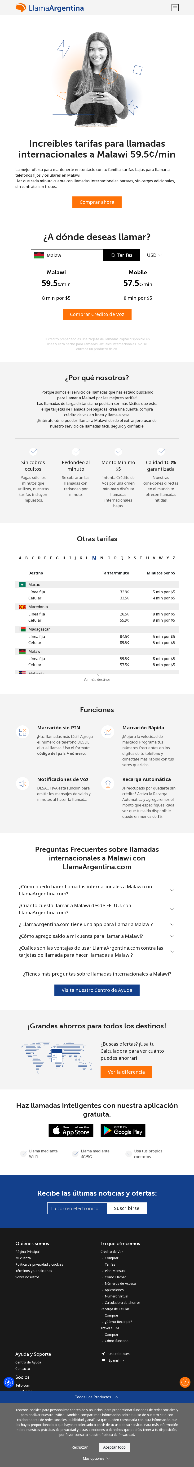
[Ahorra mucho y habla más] (56, 1057)
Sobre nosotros (27, 1277)
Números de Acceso (120, 1283)
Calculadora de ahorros (123, 1302)
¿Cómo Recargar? (118, 1321)
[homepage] (92, 7)
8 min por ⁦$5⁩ (164, 620)
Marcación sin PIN (58, 727)
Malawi (35, 651)
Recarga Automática (146, 779)
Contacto (22, 1368)
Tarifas (110, 1264)
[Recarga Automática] (108, 783)
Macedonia (38, 606)
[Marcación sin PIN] (22, 731)
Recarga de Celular (115, 1309)
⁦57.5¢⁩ (124, 664)
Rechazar (79, 1447)
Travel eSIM (110, 1328)
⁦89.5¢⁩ (124, 642)
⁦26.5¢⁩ (124, 614)
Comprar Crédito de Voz (97, 314)
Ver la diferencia (126, 1072)
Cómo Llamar (115, 1277)
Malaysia (36, 673)
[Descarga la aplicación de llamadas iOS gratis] (70, 1130)
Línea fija (36, 591)
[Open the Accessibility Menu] (9, 1382)
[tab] (19, 557)
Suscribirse (126, 1208)
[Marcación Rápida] (108, 731)
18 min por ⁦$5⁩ (163, 614)
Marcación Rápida (143, 727)
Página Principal (27, 1251)
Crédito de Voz (112, 1251)
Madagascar (39, 629)
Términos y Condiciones (33, 1270)
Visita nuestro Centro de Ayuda (97, 990)
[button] (175, 7)
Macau (34, 584)
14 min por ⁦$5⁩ (163, 598)
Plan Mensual (115, 1270)
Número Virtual (116, 1296)
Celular (34, 598)
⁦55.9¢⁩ (124, 620)
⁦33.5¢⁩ (124, 598)
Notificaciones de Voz (62, 779)
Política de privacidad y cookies (39, 1264)
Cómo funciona (116, 1340)
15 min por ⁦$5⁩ (163, 591)
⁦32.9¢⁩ (124, 591)
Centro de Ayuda (28, 1362)
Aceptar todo (114, 1447)
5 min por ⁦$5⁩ (164, 636)
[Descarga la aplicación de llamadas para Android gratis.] (123, 1130)
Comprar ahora (97, 202)
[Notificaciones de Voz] (22, 783)
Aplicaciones (114, 1290)
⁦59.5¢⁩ (124, 658)
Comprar (111, 1258)
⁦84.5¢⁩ (124, 636)
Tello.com (22, 1385)
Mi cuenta (23, 1258)
